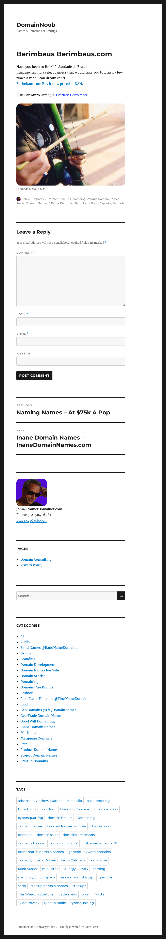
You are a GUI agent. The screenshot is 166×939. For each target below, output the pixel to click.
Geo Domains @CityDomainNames (48, 710)
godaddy (25, 860)
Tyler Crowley (28, 903)
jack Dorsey (46, 860)
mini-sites (50, 869)
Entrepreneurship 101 (100, 843)
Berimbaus (82, 203)
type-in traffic (55, 903)
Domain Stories (32, 676)
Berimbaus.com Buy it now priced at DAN (49, 84)
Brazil (94, 203)
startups (79, 886)
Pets (23, 744)
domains (25, 835)
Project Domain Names (31, 203)
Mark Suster (27, 869)
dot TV (72, 843)
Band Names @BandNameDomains (48, 648)
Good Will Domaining (37, 721)
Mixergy (69, 869)
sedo (22, 886)
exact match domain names (41, 852)
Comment (25, 252)
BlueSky (22, 520)
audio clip (74, 801)
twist (86, 894)
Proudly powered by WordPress (79, 927)
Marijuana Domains (36, 738)
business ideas (106, 809)
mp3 (84, 869)
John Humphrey (33, 199)
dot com (56, 843)
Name (22, 314)
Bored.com (27, 809)
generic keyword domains (89, 852)
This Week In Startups (36, 894)
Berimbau (67, 203)
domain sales (47, 835)
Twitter (100, 894)
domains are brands (79, 835)
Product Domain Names (103, 199)
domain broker (60, 818)
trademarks (67, 894)
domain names (30, 826)
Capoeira (105, 203)
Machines (28, 733)
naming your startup (76, 877)
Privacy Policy (31, 565)
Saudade (119, 203)
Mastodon (38, 520)
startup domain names (49, 886)
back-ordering (98, 801)
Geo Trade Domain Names (41, 716)
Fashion (26, 693)
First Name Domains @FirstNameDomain (53, 699)
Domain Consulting (36, 559)
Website (23, 353)
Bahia (55, 203)
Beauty (26, 653)
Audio (25, 642)
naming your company (36, 877)
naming (99, 869)
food (24, 704)
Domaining (78, 199)
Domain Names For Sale (39, 670)
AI (22, 636)
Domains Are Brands (36, 687)
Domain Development (38, 665)
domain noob (102, 826)
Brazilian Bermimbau (72, 95)
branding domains (75, 809)
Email (22, 333)
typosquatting (82, 903)
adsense (25, 801)
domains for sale (31, 843)
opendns (105, 877)
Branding (27, 659)
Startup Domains (34, 761)
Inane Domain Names (37, 727)
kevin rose (98, 860)
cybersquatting (30, 818)
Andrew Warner (49, 801)
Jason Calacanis (73, 860)
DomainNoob (35, 24)
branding (47, 809)
